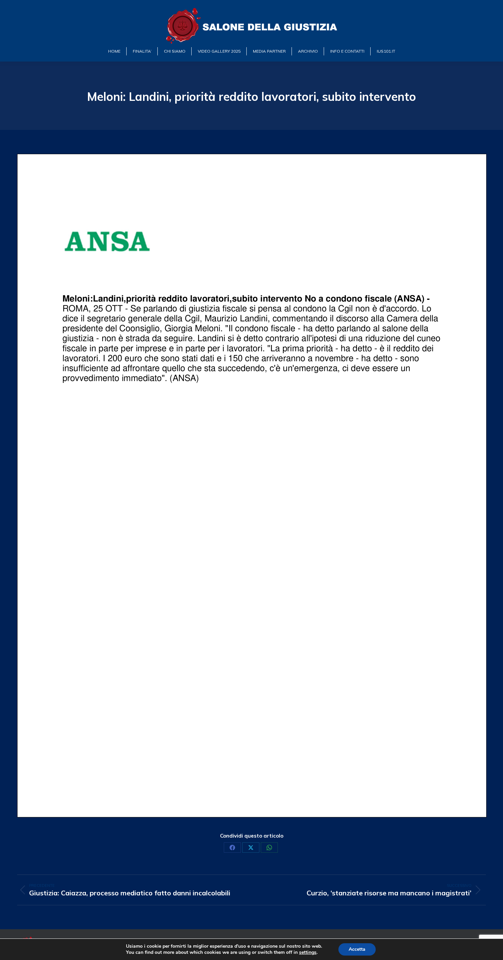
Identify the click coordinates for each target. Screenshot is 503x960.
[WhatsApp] (269, 847)
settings (308, 952)
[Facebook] (232, 847)
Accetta (357, 949)
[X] (250, 847)
